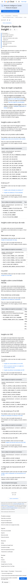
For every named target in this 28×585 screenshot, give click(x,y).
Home (2, 15)
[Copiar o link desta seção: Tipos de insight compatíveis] (23, 88)
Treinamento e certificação (7, 551)
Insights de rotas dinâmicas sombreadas (11, 299)
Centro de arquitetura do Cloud (7, 549)
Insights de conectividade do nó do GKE (13, 363)
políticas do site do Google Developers (10, 507)
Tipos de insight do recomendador (16, 102)
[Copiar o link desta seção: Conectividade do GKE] (16, 356)
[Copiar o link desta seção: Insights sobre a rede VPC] (21, 122)
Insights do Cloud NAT (6, 275)
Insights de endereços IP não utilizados (13, 192)
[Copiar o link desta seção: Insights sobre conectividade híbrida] (7, 283)
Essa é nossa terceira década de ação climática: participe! (14, 575)
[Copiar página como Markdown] (14, 29)
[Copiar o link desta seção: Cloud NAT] (9, 271)
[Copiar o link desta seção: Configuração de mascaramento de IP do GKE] (7, 469)
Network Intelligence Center (13, 5)
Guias (25, 17)
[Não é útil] (9, 20)
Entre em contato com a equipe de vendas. (10, 524)
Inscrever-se (24, 578)
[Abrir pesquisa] (16, 1)
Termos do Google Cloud (7, 573)
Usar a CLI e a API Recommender (16, 99)
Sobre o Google (4, 571)
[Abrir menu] (2, 1)
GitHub (2, 543)
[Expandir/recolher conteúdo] (9, 33)
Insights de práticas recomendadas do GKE (14, 370)
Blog (2, 557)
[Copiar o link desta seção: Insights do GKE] (14, 334)
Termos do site (18, 571)
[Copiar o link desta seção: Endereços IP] (10, 183)
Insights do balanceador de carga (9, 240)
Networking (15, 15)
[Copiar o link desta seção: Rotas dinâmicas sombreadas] (21, 295)
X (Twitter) (3, 561)
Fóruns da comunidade (6, 530)
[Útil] (7, 20)
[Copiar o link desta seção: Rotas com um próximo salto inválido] (25, 134)
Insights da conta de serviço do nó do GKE (15, 442)
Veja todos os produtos (6, 518)
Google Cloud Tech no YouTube (7, 566)
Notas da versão (4, 535)
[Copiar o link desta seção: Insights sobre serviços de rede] (2, 225)
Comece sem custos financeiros (10, 11)
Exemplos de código (5, 547)
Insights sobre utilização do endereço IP (13, 190)
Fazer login (23, 1)
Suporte (3, 532)
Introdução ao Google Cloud (7, 545)
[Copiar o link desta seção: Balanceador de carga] (16, 235)
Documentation (8, 15)
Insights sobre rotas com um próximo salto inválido (13, 139)
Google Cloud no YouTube (6, 564)
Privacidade (11, 571)
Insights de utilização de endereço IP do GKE (12, 415)
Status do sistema (5, 537)
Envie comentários (7, 23)
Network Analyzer (11, 8)
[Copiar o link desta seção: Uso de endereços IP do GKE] (20, 411)
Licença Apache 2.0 (10, 506)
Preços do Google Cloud (6, 520)
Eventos (3, 559)
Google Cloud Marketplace (6, 522)
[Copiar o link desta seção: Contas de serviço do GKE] (19, 438)
